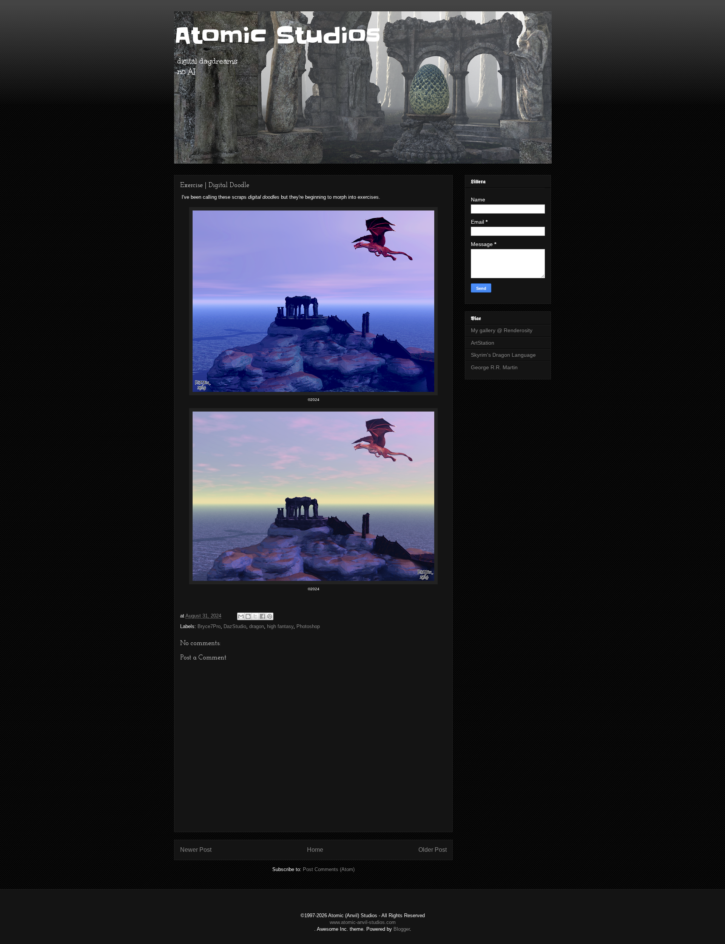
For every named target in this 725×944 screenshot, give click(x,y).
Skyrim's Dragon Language (503, 355)
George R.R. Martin (494, 367)
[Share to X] (255, 616)
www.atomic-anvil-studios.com (363, 922)
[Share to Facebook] (262, 616)
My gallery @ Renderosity (501, 330)
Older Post (432, 850)
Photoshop (308, 626)
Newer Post (195, 850)
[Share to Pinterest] (269, 616)
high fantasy (280, 626)
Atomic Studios (277, 36)
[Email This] (241, 616)
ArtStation (482, 343)
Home (315, 850)
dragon (256, 626)
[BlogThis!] (248, 616)
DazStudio (235, 626)
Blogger (401, 929)
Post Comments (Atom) (329, 869)
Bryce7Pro (209, 626)
